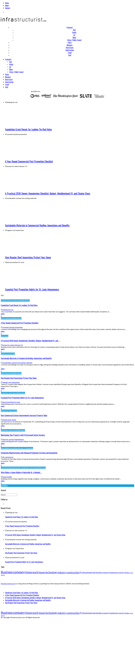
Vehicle (3, 575)
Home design (21, 468)
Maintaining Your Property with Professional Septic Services (23, 435)
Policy (70, 42)
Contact (7, 8)
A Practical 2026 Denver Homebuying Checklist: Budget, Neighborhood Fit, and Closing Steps (47, 193)
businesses (114, 572)
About (7, 5)
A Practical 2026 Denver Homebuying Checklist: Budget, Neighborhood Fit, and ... (30, 340)
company (19, 572)
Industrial (3, 448)
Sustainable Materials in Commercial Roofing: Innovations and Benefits (37, 225)
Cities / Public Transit (74, 40)
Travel (70, 52)
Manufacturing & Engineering (24, 448)
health (131, 572)
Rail (74, 30)
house (41, 572)
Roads (74, 32)
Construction (69, 50)
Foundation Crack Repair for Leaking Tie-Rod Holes (28, 129)
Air (74, 35)
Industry (62, 572)
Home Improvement (15, 300)
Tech (69, 55)
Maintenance (26, 300)
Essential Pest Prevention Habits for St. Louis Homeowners (32, 289)
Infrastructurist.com (8, 584)
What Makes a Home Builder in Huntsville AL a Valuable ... (21, 472)
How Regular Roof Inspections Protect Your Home (28, 257)
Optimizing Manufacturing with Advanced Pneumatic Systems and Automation (29, 452)
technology (51, 572)
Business (69, 45)
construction (73, 572)
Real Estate (69, 47)
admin (3, 314)
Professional (85, 572)
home (2, 393)
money (121, 573)
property (105, 572)
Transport (69, 27)
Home (7, 3)
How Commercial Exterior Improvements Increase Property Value (24, 415)
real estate (97, 572)
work (35, 572)
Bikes (74, 37)
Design (11, 468)
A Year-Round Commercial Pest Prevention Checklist (29, 161)
